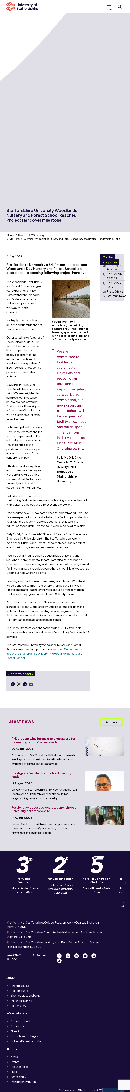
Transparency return (23, 1081)
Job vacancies (19, 1066)
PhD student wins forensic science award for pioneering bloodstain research (43, 740)
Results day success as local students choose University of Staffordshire (44, 809)
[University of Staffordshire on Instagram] (77, 955)
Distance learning (21, 1000)
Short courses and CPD (25, 995)
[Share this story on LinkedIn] (25, 684)
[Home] (23, 6)
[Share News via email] (31, 684)
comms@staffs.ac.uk (115, 267)
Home (10, 235)
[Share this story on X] (19, 684)
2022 (32, 235)
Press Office (115, 291)
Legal (13, 1071)
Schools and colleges (24, 1036)
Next (125, 886)
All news (111, 722)
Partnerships (18, 1005)
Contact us (39, 955)
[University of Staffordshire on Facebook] (60, 955)
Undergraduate (20, 985)
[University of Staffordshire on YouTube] (86, 955)
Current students (21, 1021)
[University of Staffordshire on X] (69, 955)
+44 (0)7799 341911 (115, 285)
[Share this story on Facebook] (13, 684)
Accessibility (18, 1077)
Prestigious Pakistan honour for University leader (41, 774)
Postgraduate (19, 990)
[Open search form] (119, 7)
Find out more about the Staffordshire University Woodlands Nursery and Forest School (44, 654)
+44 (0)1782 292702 (115, 276)
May (42, 235)
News (21, 235)
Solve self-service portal (25, 1041)
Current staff (18, 1026)
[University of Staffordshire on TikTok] (60, 960)
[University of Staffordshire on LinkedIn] (94, 955)
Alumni (14, 1031)
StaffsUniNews (116, 296)
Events (14, 1062)
